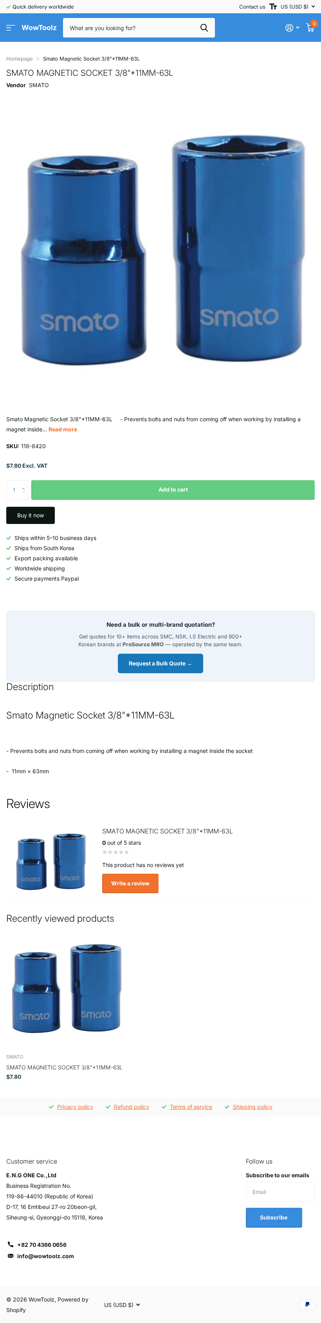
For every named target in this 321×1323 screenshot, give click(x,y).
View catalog (10, 28)
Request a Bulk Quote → (160, 663)
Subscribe (274, 1217)
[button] (25, 483)
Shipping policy (252, 1106)
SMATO (39, 85)
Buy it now (30, 515)
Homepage (19, 58)
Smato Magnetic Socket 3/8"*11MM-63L (64, 1067)
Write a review (130, 883)
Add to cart (173, 489)
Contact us (252, 7)
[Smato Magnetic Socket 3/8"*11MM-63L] (65, 988)
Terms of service (191, 1106)
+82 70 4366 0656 (42, 1244)
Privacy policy (75, 1106)
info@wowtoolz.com (45, 1256)
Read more (63, 429)
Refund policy (131, 1106)
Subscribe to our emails (277, 1175)
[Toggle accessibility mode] (273, 7)
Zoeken (204, 28)
